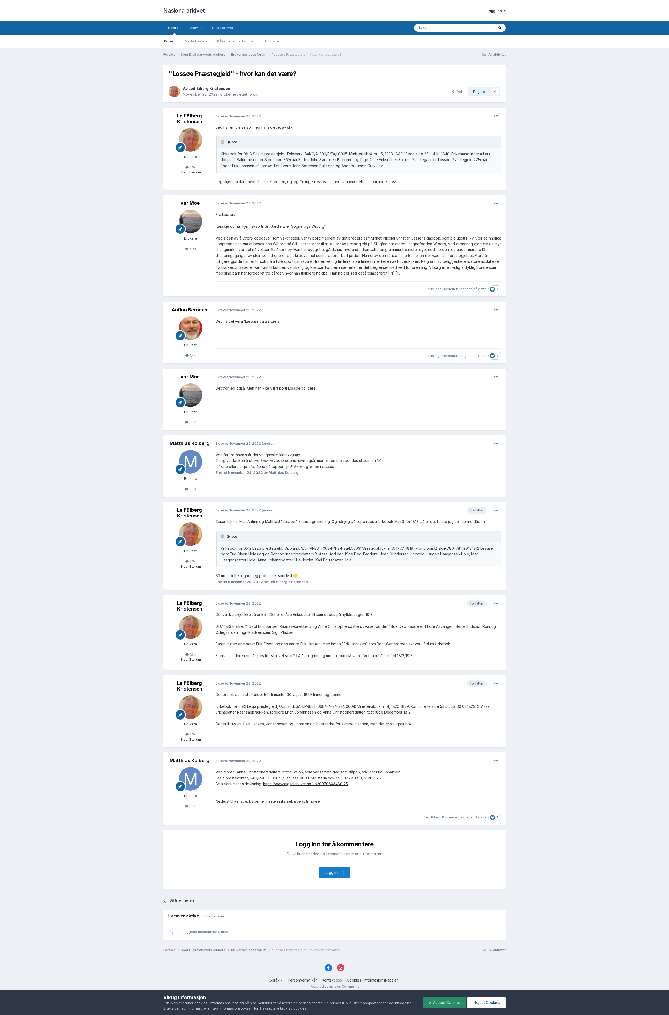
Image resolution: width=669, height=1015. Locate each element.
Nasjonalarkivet (184, 10)
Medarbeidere (196, 41)
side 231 (423, 154)
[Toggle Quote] (223, 142)
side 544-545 (443, 706)
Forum (169, 41)
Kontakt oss (332, 980)
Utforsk (174, 28)
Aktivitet (196, 28)
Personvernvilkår (302, 980)
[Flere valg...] (496, 116)
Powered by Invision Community (334, 986)
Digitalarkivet (222, 28)
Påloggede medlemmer (236, 41)
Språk (275, 980)
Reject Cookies (486, 1002)
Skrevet (238, 116)
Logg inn (495, 11)
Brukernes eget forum (239, 94)
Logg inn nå (335, 872)
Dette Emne (478, 28)
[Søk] (500, 28)
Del (458, 91)
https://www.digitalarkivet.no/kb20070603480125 (305, 784)
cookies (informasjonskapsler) (219, 1003)
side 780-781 (450, 548)
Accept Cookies (446, 1002)
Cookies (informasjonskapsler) (373, 980)
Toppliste (271, 41)
